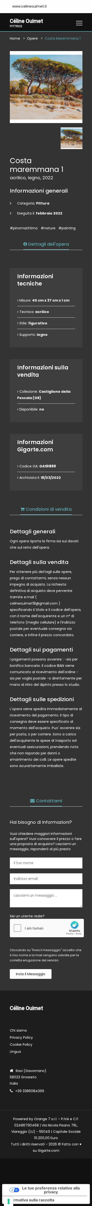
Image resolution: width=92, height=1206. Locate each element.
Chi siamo (18, 1030)
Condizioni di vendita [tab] (48, 509)
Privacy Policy (21, 1037)
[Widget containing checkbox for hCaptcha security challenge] (47, 928)
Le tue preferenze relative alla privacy (51, 1190)
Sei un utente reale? (27, 916)
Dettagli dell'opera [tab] (48, 244)
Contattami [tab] (48, 801)
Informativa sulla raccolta (30, 1199)
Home (15, 38)
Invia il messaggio (30, 974)
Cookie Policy (21, 1044)
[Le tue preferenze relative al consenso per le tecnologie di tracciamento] (8, 1201)
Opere (32, 38)
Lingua (15, 1051)
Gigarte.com (48, 1150)
